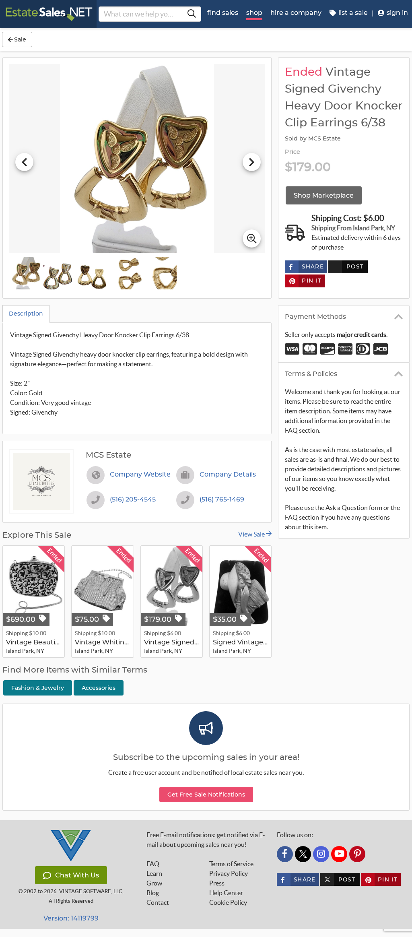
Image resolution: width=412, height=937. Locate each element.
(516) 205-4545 (133, 499)
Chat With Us (77, 875)
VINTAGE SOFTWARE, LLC (90, 891)
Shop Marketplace (324, 195)
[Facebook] (285, 854)
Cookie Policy (228, 902)
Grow (154, 883)
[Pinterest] (357, 854)
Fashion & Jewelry (37, 687)
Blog (152, 892)
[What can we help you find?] (191, 14)
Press (217, 883)
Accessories (98, 687)
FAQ (152, 863)
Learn (154, 873)
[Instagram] (321, 854)
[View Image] (25, 273)
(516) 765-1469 (222, 499)
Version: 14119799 (71, 918)
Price (292, 152)
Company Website (140, 474)
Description (26, 313)
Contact (157, 902)
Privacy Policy (228, 873)
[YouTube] (339, 854)
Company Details (228, 474)
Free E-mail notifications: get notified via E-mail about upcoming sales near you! (205, 839)
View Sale (252, 534)
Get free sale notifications (206, 794)
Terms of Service (231, 863)
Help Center (226, 892)
